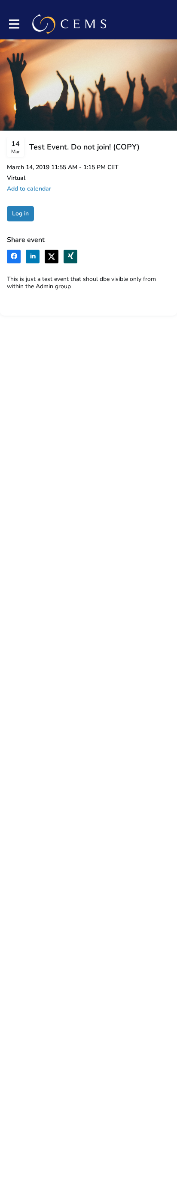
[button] (29, 188)
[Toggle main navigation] (14, 24)
